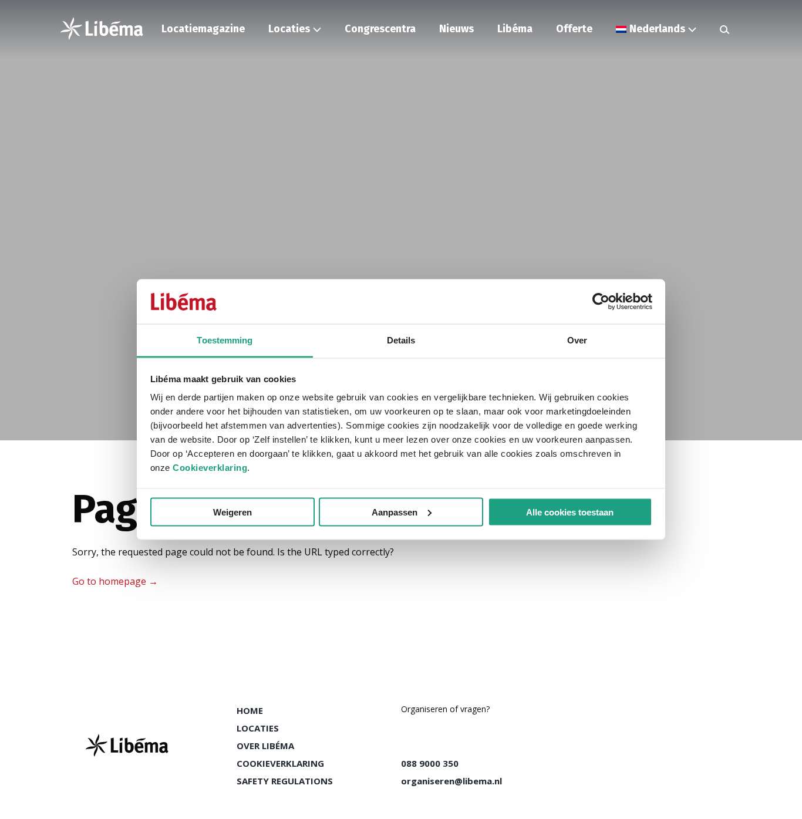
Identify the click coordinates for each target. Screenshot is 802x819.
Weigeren (232, 512)
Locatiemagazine (203, 28)
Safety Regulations (285, 781)
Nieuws (456, 28)
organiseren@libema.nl (451, 781)
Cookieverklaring (210, 468)
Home (250, 710)
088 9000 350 (430, 763)
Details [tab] (401, 340)
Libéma (515, 28)
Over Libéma (265, 745)
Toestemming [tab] (224, 340)
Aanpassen (394, 512)
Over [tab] (577, 340)
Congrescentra (380, 28)
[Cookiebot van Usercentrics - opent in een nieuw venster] (601, 301)
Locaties (289, 28)
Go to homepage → (115, 581)
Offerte (574, 28)
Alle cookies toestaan (570, 512)
